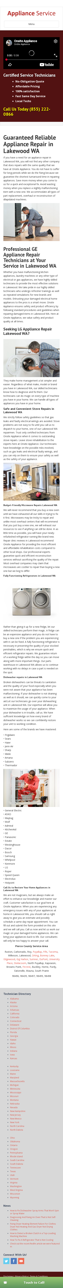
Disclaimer (8, 1276)
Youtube (21, 1261)
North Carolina (17, 1126)
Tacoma (53, 951)
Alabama (14, 998)
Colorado (14, 1017)
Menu (31, 24)
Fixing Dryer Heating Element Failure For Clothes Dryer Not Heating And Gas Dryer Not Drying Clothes (33, 1226)
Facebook (14, 1261)
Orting (35, 955)
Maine (13, 1073)
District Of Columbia (20, 1028)
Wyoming (14, 1197)
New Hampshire (17, 1111)
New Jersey (15, 1114)
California (14, 1013)
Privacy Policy (21, 1276)
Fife (45, 951)
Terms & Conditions (39, 1276)
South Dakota (16, 1163)
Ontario (13, 1145)
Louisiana (14, 1070)
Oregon (14, 1149)
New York (14, 1122)
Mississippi (15, 1092)
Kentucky (14, 1066)
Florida (13, 1032)
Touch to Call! (34, 1282)
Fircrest (27, 966)
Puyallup (37, 951)
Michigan (14, 1085)
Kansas (13, 1058)
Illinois (13, 1047)
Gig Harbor (22, 959)
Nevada (13, 1107)
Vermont (14, 1178)
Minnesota (15, 1088)
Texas (13, 1171)
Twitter (6, 1261)
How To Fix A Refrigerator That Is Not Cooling (31, 1239)
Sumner (34, 959)
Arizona (13, 1006)
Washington (16, 1186)
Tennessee (15, 1167)
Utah (12, 1175)
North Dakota (16, 1129)
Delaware (14, 1024)
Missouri (14, 1096)
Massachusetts (17, 1081)
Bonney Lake (47, 955)
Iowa (12, 1054)
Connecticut (15, 1021)
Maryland (14, 1077)
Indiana (13, 1051)
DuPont (43, 959)
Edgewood (9, 959)
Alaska (13, 1002)
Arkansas (14, 1009)
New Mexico (16, 1118)
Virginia (13, 1182)
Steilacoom (20, 963)
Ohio (12, 1137)
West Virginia (16, 1190)
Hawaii (13, 1039)
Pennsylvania (16, 1152)
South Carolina (17, 1160)
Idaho (13, 1043)
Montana (14, 1100)
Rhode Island (16, 1156)
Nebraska (14, 1103)
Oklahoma (15, 1141)
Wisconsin (15, 1193)
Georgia (14, 1036)
